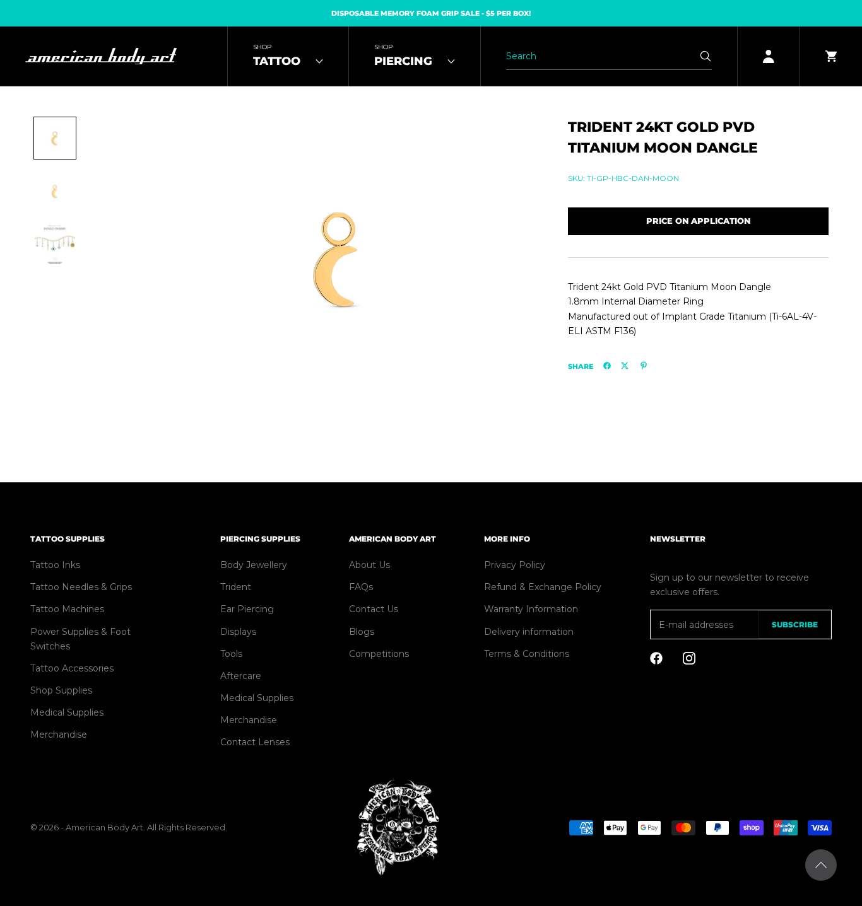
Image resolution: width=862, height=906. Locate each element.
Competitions (379, 653)
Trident (235, 587)
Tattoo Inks (55, 565)
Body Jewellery (253, 565)
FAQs (361, 587)
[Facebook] (607, 365)
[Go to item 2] (54, 191)
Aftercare (240, 676)
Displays (238, 631)
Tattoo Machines (67, 609)
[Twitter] (625, 366)
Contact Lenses (255, 742)
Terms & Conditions (526, 653)
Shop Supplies (61, 690)
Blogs (361, 631)
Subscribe (795, 624)
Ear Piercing (247, 609)
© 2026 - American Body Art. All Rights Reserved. (128, 827)
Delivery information (529, 631)
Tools (231, 653)
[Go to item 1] (54, 138)
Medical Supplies (66, 712)
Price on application (698, 221)
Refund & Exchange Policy (542, 587)
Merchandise (58, 734)
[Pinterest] (644, 366)
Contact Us (373, 609)
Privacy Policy (514, 565)
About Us (369, 565)
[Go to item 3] (54, 244)
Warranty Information (531, 609)
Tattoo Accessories (72, 668)
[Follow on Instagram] (689, 658)
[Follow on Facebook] (656, 658)
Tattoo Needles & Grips (81, 587)
